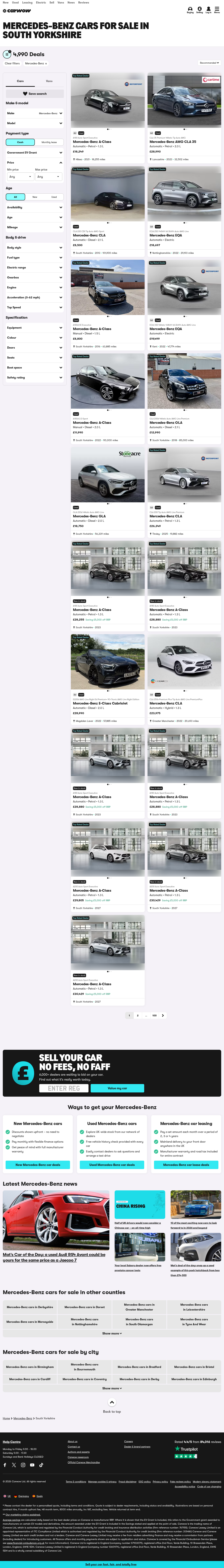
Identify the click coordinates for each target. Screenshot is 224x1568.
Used (15, 2)
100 (154, 1015)
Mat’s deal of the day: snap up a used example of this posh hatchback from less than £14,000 (195, 1270)
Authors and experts (79, 1451)
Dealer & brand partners (137, 1446)
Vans (61, 2)
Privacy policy (160, 1481)
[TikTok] (41, 1466)
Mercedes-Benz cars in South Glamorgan (139, 1322)
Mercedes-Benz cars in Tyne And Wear (194, 1322)
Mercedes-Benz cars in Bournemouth (84, 1367)
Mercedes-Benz (22, 1418)
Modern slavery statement (207, 1481)
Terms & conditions (76, 1481)
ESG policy (145, 1481)
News (71, 2)
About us (72, 1441)
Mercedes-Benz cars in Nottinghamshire (84, 1322)
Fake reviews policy (180, 1481)
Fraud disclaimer (127, 1481)
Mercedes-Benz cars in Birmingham (30, 1367)
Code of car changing (209, 1486)
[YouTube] (32, 1466)
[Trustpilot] (198, 1452)
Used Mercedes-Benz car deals (112, 1165)
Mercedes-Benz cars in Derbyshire (30, 1307)
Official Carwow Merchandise (84, 1462)
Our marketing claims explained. (23, 1514)
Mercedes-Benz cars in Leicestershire (194, 1307)
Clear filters (12, 63)
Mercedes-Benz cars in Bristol (194, 1367)
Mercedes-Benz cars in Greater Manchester (139, 1307)
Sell (52, 2)
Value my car (117, 1088)
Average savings (11, 1520)
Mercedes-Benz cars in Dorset (85, 1307)
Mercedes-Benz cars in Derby (139, 1379)
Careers (128, 1441)
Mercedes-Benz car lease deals (186, 1165)
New (6, 2)
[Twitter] (14, 1466)
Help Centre (12, 1442)
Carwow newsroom (78, 1457)
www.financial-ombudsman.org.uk (25, 1543)
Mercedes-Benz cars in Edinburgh (194, 1379)
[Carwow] (17, 10)
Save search (38, 93)
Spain (40, 1496)
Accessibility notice (185, 1486)
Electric (41, 2)
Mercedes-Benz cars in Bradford (139, 1367)
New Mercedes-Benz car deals (38, 1165)
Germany (23, 1496)
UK (9, 1496)
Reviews (83, 2)
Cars (20, 81)
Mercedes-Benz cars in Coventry (85, 1379)
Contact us (74, 1446)
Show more (111, 1333)
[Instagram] (23, 1466)
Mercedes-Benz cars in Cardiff (29, 1379)
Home (6, 1418)
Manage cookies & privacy (102, 1481)
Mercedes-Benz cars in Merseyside (29, 1321)
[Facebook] (5, 1466)
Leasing (27, 2)
